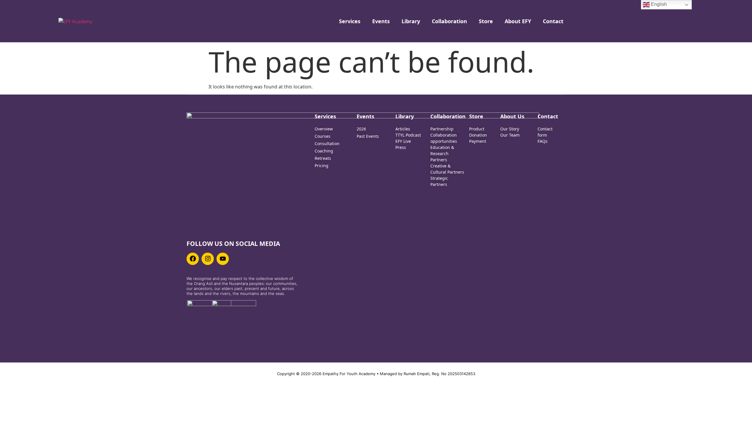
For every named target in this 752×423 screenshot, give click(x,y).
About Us (512, 116)
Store (486, 21)
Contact (553, 21)
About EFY (518, 21)
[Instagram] (208, 259)
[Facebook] (193, 259)
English (658, 4)
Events (381, 21)
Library (411, 21)
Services (349, 21)
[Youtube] (222, 259)
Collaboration (449, 21)
